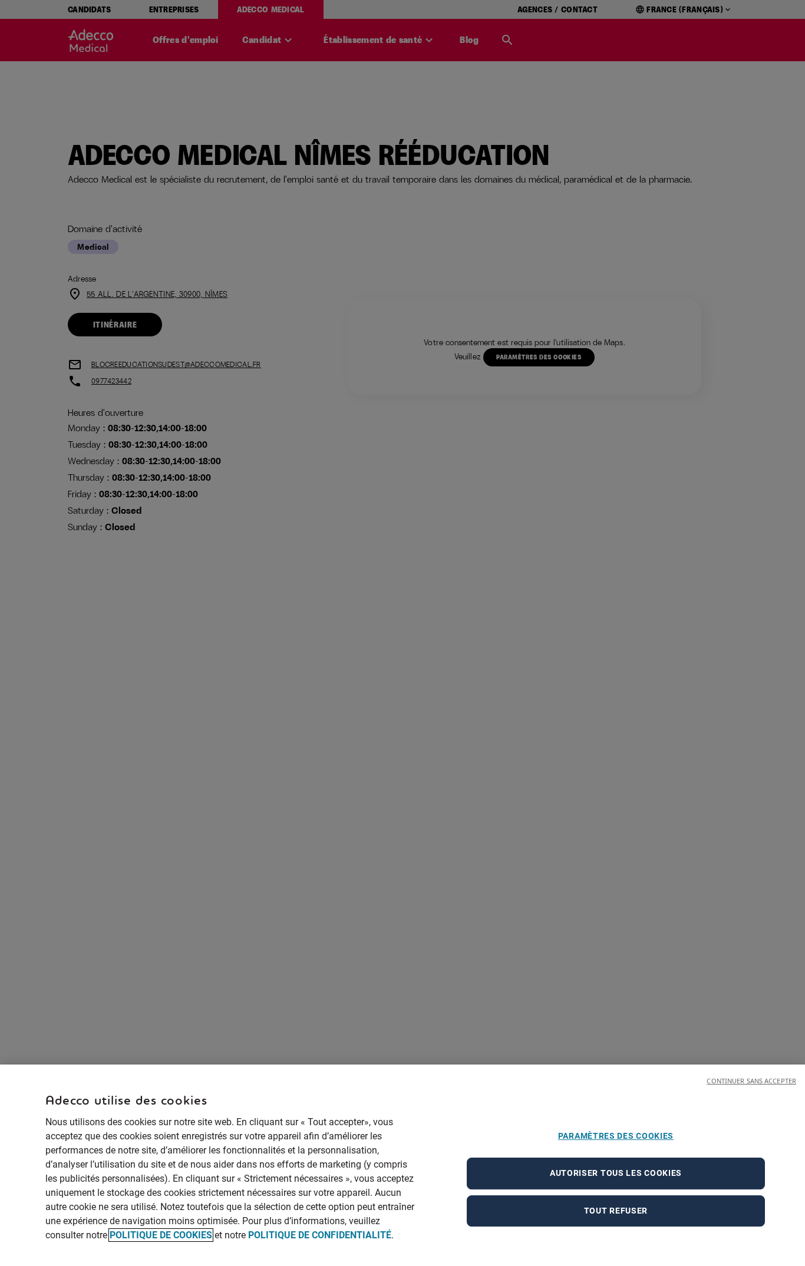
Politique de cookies (161, 1235)
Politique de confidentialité (319, 1235)
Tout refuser (616, 1210)
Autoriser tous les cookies (616, 1173)
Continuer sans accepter (751, 1080)
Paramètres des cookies (616, 1136)
